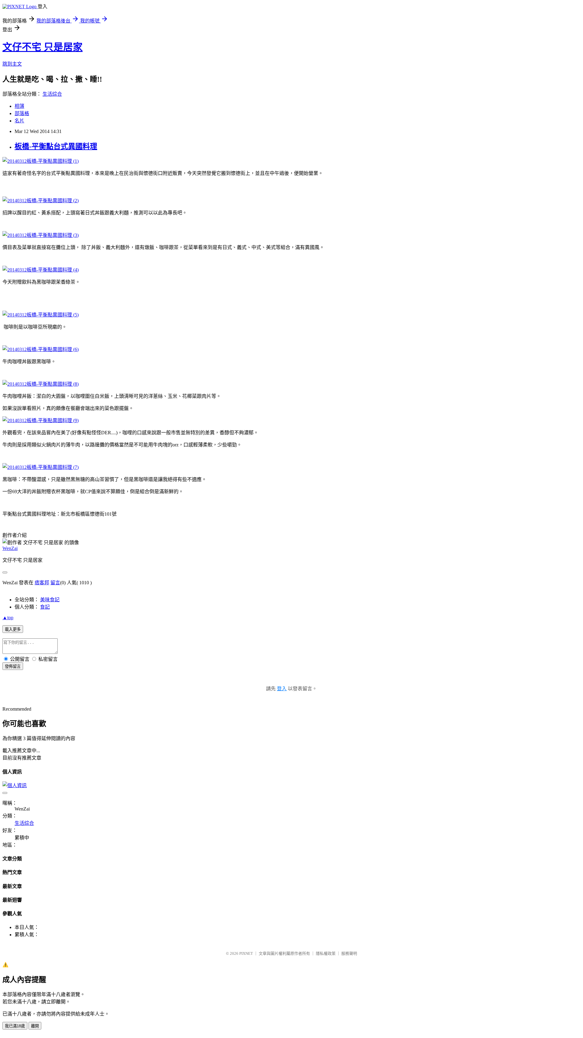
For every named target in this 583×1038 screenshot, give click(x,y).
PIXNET (246, 953)
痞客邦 (42, 582)
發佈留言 (13, 666)
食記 (45, 606)
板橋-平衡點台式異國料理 (56, 146)
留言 (55, 582)
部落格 (22, 113)
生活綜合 (52, 94)
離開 (35, 1026)
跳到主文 (12, 64)
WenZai (10, 548)
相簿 (19, 106)
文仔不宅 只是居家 (42, 47)
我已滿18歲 (15, 1026)
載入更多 (13, 629)
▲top (7, 617)
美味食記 (50, 599)
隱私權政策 (326, 953)
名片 (19, 120)
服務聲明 (349, 953)
